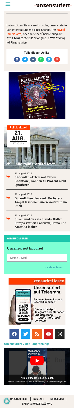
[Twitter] (25, 334)
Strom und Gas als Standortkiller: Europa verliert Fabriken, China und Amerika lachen (40, 223)
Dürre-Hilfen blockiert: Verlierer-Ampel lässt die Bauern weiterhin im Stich (41, 202)
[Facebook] (14, 334)
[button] (8, 4)
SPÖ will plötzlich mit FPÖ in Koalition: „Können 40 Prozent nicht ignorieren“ (40, 181)
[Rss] (37, 334)
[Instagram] (60, 334)
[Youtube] (48, 334)
